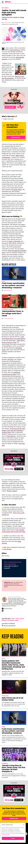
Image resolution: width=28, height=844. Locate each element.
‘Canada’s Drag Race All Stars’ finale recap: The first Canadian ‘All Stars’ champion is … (13, 768)
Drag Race (5, 763)
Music (3, 281)
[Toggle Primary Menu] (3, 2)
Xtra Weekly (5, 8)
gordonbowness (8, 608)
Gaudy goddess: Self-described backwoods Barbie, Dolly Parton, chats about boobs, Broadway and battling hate (13, 665)
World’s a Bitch (12, 491)
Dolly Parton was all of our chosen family (12, 699)
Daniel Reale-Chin (7, 290)
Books (22, 618)
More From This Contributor (14, 596)
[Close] (24, 824)
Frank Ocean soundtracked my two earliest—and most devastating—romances (13, 285)
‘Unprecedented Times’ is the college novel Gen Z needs (12, 313)
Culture (17, 618)
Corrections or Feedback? (8, 623)
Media (16, 620)
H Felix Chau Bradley (8, 318)
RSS (26, 833)
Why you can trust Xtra (9, 625)
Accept (13, 838)
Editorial (4, 620)
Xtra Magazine (8, 2)
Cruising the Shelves (7, 309)
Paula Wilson (11, 436)
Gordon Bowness (7, 22)
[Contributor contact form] (3, 610)
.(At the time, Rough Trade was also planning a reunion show (13, 430)
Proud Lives (5, 695)
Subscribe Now (16, 137)
